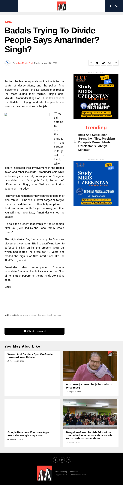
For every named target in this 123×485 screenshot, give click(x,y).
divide (50, 315)
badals (41, 315)
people (58, 315)
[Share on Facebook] (91, 63)
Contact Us (73, 472)
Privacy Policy (61, 472)
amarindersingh (28, 315)
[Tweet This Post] (97, 63)
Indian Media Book (24, 63)
